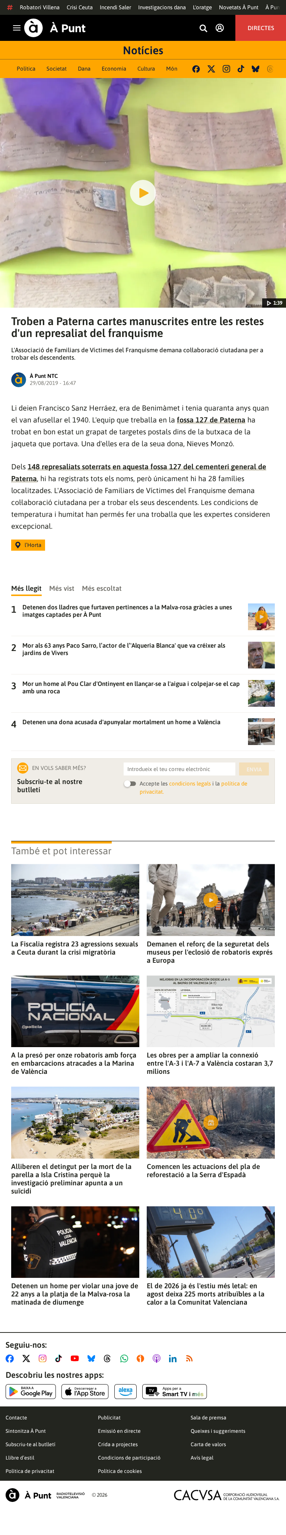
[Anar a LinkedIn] (174, 1358)
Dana (84, 68)
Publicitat (109, 1418)
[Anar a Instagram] (44, 1358)
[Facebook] (196, 69)
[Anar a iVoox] (142, 1358)
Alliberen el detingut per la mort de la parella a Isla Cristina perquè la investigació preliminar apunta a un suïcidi (71, 1178)
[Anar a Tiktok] (60, 1358)
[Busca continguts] (203, 29)
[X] (211, 68)
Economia (114, 68)
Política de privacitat (30, 1471)
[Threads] (271, 68)
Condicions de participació (129, 1458)
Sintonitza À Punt (26, 1431)
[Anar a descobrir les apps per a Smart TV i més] (174, 1391)
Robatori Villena (40, 7)
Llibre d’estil (20, 1458)
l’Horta (33, 545)
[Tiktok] (241, 68)
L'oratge (202, 7)
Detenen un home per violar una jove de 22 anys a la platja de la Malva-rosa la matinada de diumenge (74, 1294)
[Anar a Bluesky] (93, 1358)
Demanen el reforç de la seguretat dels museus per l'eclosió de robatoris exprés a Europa (210, 952)
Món (171, 68)
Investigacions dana (162, 7)
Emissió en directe (119, 1431)
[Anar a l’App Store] (85, 1391)
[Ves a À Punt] (55, 28)
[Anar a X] (27, 1358)
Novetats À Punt (238, 7)
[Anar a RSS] (191, 1358)
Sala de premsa (208, 1418)
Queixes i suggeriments (218, 1431)
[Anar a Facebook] (11, 1358)
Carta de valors (208, 1444)
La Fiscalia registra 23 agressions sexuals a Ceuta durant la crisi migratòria (74, 948)
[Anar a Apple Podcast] (158, 1358)
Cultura (146, 68)
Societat (57, 68)
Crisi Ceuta (80, 7)
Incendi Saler (115, 7)
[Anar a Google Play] (31, 1391)
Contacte (16, 1418)
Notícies (143, 50)
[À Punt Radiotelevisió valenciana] (45, 1495)
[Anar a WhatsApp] (125, 1358)
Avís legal (202, 1458)
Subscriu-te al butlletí (30, 1444)
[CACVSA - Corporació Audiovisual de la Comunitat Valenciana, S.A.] (226, 1495)
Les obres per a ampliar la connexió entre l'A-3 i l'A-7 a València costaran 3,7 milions (210, 1063)
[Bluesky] (256, 68)
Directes (261, 28)
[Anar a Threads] (109, 1358)
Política (26, 68)
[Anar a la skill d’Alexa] (125, 1391)
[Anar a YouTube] (76, 1358)
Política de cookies (120, 1471)
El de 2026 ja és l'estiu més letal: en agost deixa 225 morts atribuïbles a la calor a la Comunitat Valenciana (205, 1294)
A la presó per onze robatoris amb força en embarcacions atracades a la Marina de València (73, 1063)
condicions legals (190, 783)
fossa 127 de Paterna (211, 419)
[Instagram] (226, 68)
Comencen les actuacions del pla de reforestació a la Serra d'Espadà (203, 1170)
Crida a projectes (118, 1444)
